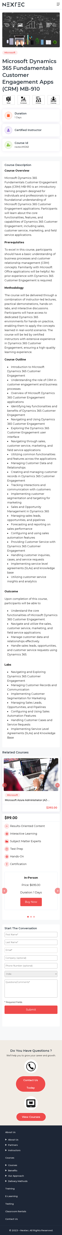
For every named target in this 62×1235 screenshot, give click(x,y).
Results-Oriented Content (27, 826)
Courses (9, 1157)
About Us (10, 1132)
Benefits (12, 1170)
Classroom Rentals (15, 1211)
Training (10, 1188)
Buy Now (31, 902)
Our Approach (16, 1176)
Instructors (14, 1150)
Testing (9, 1203)
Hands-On (17, 856)
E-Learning (11, 1196)
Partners (13, 1145)
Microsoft (10, 52)
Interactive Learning (23, 833)
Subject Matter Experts (25, 841)
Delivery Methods (18, 1181)
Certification (18, 864)
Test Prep (16, 849)
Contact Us (11, 1219)
